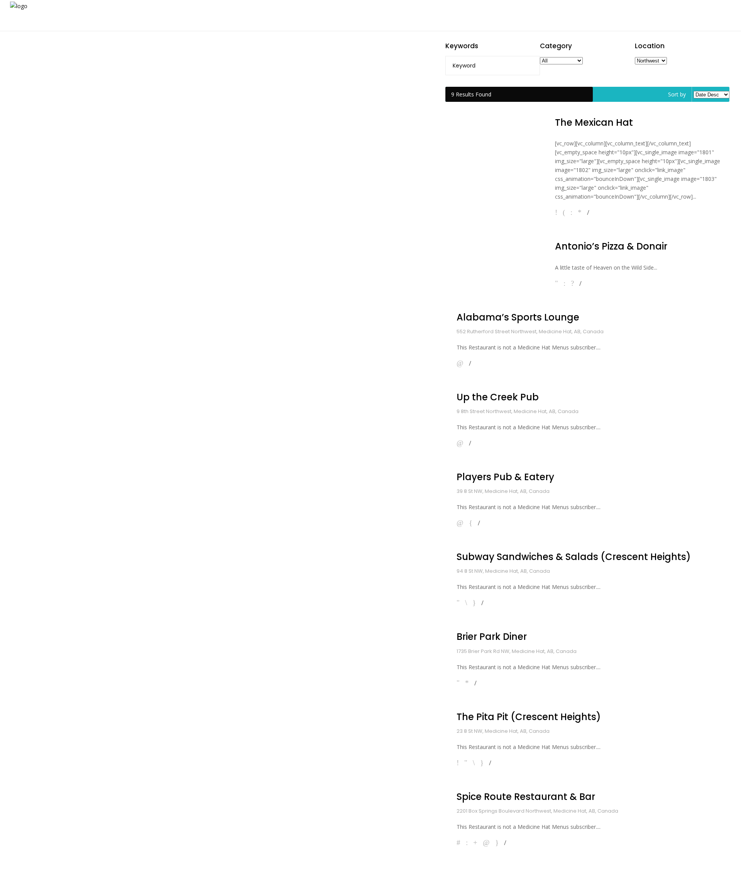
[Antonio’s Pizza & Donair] (494, 261)
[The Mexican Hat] (494, 164)
